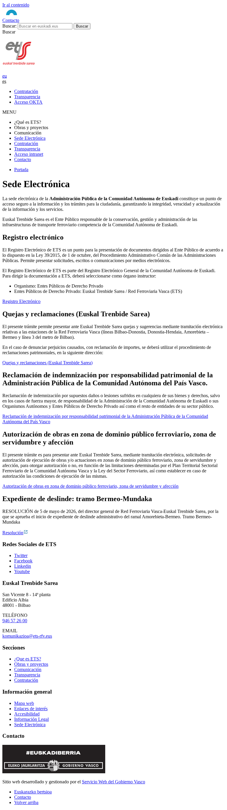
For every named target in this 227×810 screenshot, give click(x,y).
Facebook (23, 560)
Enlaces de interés (31, 708)
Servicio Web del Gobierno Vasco (113, 781)
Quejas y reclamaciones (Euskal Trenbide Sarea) (47, 362)
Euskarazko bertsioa (33, 791)
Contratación (26, 143)
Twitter (20, 555)
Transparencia (27, 148)
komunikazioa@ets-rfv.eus (27, 636)
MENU (9, 112)
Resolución (12, 532)
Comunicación (27, 669)
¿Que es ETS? (27, 658)
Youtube (22, 571)
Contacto (10, 20)
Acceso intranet (28, 154)
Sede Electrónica (30, 138)
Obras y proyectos (31, 664)
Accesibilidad (27, 713)
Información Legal (31, 719)
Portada (21, 169)
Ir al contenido (15, 4)
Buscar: (9, 25)
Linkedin (22, 566)
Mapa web (24, 703)
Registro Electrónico (21, 301)
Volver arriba (26, 802)
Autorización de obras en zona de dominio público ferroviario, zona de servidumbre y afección (90, 486)
